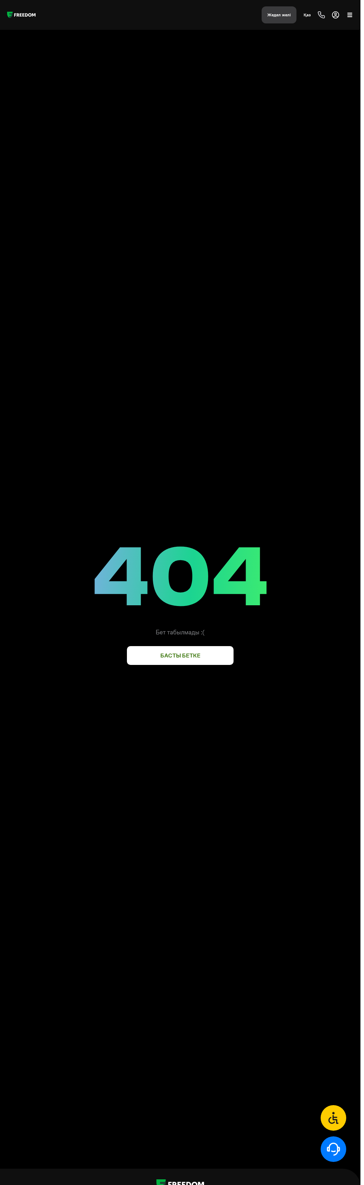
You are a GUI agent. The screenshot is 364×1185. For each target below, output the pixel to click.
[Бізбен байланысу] (333, 1118)
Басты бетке (180, 655)
